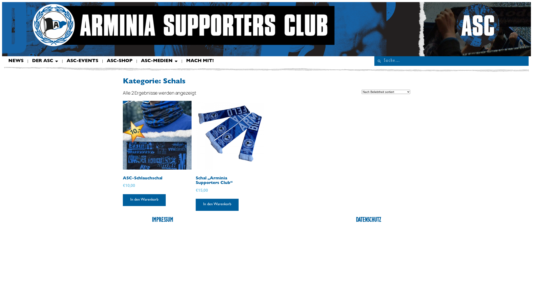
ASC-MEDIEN (157, 61)
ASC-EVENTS (82, 61)
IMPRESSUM (162, 220)
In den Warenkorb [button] (144, 200)
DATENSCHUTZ (368, 220)
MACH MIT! (200, 61)
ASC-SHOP (119, 61)
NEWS (16, 61)
